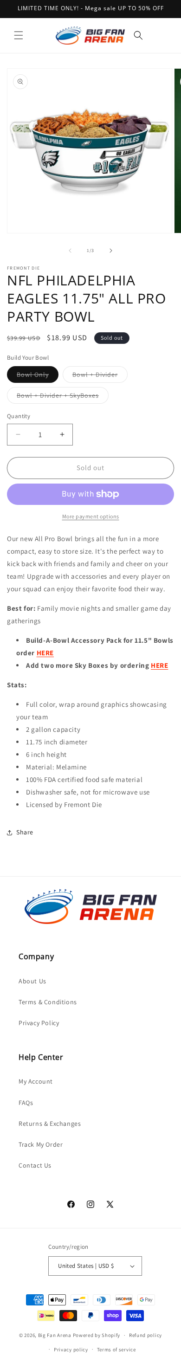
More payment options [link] (90, 516)
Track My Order (41, 1144)
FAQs (26, 1102)
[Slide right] (111, 250)
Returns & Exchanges (50, 1123)
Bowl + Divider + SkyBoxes (63, 397)
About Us (32, 981)
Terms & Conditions (48, 1002)
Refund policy (145, 1335)
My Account (36, 1081)
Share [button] (24, 832)
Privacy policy (71, 1349)
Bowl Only (37, 376)
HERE (159, 665)
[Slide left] (70, 250)
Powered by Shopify (97, 1335)
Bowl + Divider (100, 376)
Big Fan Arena (54, 1335)
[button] (18, 35)
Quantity (18, 416)
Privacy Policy (39, 1023)
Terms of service (116, 1349)
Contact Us (35, 1165)
